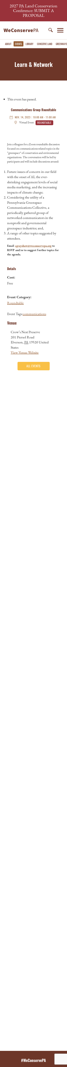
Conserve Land (44, 44)
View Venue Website (25, 352)
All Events (33, 366)
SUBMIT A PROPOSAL (38, 13)
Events (18, 44)
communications (34, 313)
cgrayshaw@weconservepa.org (33, 246)
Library (29, 44)
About (8, 44)
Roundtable (15, 303)
